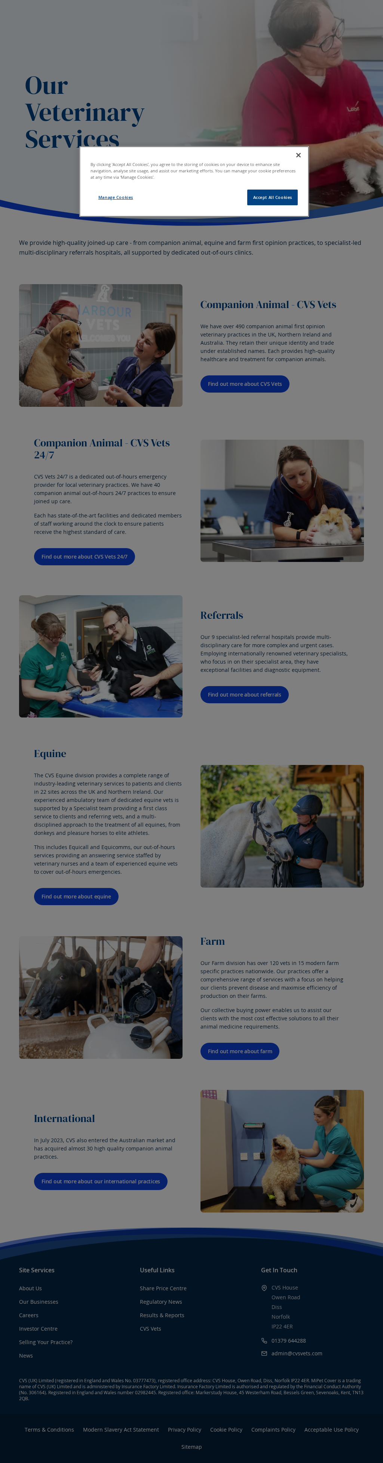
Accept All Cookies (272, 197)
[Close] (298, 155)
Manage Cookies (115, 197)
